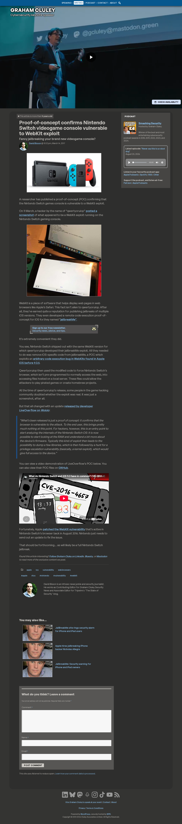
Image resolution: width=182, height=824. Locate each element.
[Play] (129, 162)
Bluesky (89, 556)
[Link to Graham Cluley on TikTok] (102, 794)
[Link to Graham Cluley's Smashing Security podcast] (87, 794)
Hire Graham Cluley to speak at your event (83, 802)
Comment (27, 707)
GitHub (63, 467)
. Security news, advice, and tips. (49, 329)
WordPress (85, 814)
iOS (37, 570)
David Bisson (35, 143)
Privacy (82, 808)
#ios (33, 575)
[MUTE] (157, 162)
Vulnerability (48, 570)
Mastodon (101, 556)
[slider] (139, 162)
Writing (78, 3)
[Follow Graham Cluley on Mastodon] (80, 794)
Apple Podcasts (131, 174)
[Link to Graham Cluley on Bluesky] (72, 794)
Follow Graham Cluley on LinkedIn (66, 556)
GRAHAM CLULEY (33, 10)
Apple (29, 570)
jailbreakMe (67, 319)
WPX (109, 814)
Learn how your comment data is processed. (75, 773)
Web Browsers (64, 570)
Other (156, 174)
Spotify (143, 174)
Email (25, 751)
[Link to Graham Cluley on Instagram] (95, 794)
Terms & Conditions (94, 808)
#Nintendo (44, 575)
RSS (150, 174)
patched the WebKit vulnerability (64, 529)
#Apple (24, 575)
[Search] (119, 3)
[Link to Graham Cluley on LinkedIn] (65, 794)
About (113, 3)
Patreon (127, 183)
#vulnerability (59, 575)
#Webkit (73, 575)
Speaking (67, 3)
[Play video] (91, 57)
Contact (103, 3)
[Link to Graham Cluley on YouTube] (110, 794)
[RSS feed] (117, 794)
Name (25, 737)
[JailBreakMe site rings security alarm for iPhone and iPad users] (38, 632)
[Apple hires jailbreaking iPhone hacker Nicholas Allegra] (38, 651)
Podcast (90, 3)
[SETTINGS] (162, 162)
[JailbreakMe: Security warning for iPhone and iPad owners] (38, 669)
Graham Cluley (20, 3)
